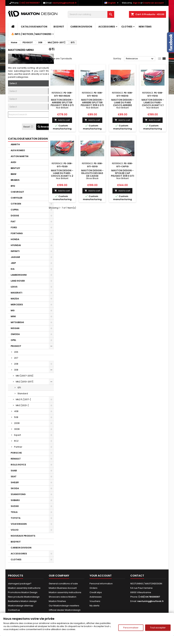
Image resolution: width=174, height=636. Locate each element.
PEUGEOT (16, 346)
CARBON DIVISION (81, 26)
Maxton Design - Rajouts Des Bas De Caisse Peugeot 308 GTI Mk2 (92, 176)
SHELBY (15, 482)
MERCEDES (17, 304)
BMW (13, 174)
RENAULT (16, 458)
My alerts (94, 605)
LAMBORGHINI (19, 274)
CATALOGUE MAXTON (34, 26)
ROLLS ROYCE (18, 464)
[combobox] (31, 83)
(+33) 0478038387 (29, 2)
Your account (101, 576)
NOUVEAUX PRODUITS (23, 535)
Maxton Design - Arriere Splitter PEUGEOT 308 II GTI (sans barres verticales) (92, 105)
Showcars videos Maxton (62, 596)
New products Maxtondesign (24, 596)
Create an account (153, 2)
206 (16, 352)
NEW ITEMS (145, 26)
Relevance (140, 59)
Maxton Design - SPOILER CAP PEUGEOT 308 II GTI (122, 173)
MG (13, 310)
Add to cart (62, 120)
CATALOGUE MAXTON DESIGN (28, 139)
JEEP (13, 263)
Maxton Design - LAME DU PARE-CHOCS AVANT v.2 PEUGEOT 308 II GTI (62, 174)
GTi (19, 387)
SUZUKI (15, 506)
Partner (18, 446)
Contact (137, 576)
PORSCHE (16, 452)
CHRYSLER (16, 197)
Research (46, 126)
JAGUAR (15, 257)
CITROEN (16, 203)
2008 (17, 423)
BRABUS (15, 180)
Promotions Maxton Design (22, 592)
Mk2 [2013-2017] (24, 381)
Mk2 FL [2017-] (23, 399)
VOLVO (15, 529)
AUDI (13, 162)
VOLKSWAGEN (19, 524)
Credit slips (96, 592)
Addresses (96, 596)
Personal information (101, 583)
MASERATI (16, 292)
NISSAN (15, 328)
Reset (27, 126)
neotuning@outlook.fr (65, 2)
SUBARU (15, 500)
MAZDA (15, 298)
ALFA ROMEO (18, 150)
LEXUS (14, 286)
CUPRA (15, 209)
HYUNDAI (16, 245)
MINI (13, 316)
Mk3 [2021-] (22, 405)
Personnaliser (130, 627)
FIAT (13, 221)
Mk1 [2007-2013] (24, 375)
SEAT (13, 476)
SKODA (15, 488)
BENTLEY (15, 168)
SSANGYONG (18, 494)
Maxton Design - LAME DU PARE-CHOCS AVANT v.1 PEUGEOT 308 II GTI (152, 104)
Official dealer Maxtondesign (65, 610)
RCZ (16, 441)
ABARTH (15, 144)
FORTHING (17, 233)
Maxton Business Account (63, 588)
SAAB (14, 470)
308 (16, 369)
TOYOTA (15, 518)
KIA (12, 269)
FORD (14, 227)
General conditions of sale (63, 583)
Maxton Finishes (57, 601)
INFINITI (15, 251)
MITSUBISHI (17, 322)
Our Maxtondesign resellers (64, 605)
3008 (17, 429)
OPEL (13, 340)
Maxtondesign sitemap (20, 605)
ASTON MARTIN (19, 156)
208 (16, 363)
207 (16, 358)
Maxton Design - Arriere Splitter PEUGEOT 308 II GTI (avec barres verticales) (62, 105)
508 (16, 417)
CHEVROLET (17, 191)
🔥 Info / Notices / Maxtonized (31, 34)
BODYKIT (59, 26)
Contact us (14, 610)
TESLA (14, 512)
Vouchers (95, 601)
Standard (23, 393)
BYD (13, 186)
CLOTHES (126, 26)
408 (16, 411)
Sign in (136, 2)
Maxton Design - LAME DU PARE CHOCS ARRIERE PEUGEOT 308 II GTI (122, 104)
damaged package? (19, 583)
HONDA (15, 239)
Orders (93, 588)
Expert (17, 435)
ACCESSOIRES (106, 26)
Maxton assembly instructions (24, 588)
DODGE (15, 215)
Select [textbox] (13, 83)
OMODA (15, 334)
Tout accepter (158, 627)
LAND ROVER (18, 280)
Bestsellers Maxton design (22, 601)
